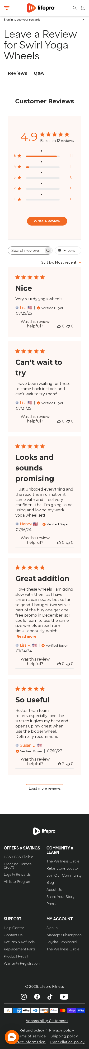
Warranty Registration (22, 964)
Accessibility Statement (47, 1021)
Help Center (14, 928)
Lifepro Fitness (52, 987)
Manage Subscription (64, 935)
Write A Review (47, 221)
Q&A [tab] (39, 73)
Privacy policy (61, 1030)
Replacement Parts (19, 949)
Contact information (27, 1042)
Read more (26, 636)
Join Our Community (64, 876)
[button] (6, 8)
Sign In (52, 928)
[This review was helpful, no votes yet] (59, 326)
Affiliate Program (17, 882)
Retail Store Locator (63, 869)
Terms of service (31, 1036)
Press (51, 904)
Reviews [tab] (17, 73)
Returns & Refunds (19, 942)
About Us (54, 890)
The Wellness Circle (63, 861)
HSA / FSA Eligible (18, 857)
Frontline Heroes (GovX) (18, 866)
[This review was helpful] (59, 764)
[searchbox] (26, 250)
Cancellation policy (67, 1042)
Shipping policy (64, 1036)
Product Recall (16, 956)
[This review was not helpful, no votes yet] (68, 326)
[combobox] (61, 262)
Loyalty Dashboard (62, 942)
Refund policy (31, 1030)
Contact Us (13, 935)
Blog (50, 883)
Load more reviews (45, 788)
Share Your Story (60, 897)
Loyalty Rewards (17, 875)
